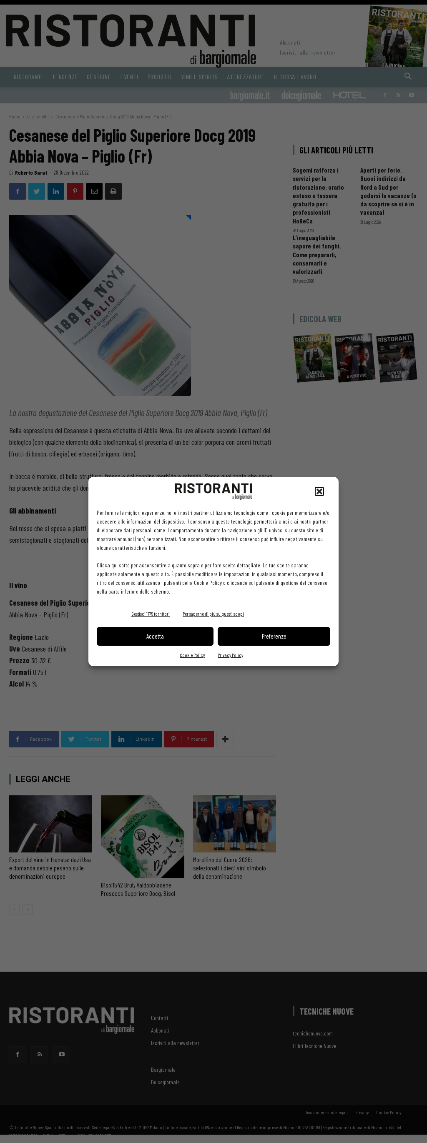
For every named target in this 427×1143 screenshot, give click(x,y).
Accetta (155, 636)
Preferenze (274, 636)
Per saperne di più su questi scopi (213, 614)
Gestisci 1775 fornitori (150, 614)
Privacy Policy (230, 655)
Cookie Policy (192, 655)
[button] (319, 491)
